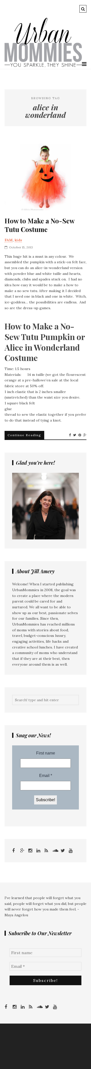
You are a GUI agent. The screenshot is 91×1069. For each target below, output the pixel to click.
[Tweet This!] (74, 435)
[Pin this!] (79, 435)
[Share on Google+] (84, 435)
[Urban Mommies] (43, 66)
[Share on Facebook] (70, 435)
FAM (9, 240)
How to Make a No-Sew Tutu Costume (39, 225)
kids (18, 240)
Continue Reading (24, 435)
